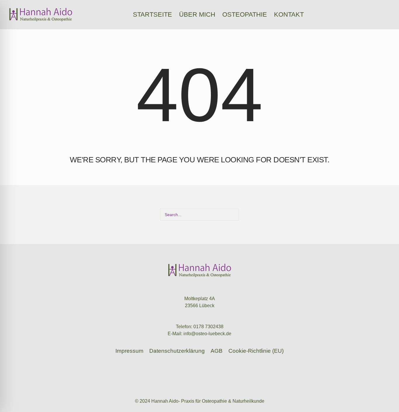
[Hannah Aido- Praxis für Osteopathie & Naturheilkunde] (200, 270)
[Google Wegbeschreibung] (372, 15)
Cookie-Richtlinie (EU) (256, 351)
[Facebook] (387, 15)
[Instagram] (379, 15)
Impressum (129, 351)
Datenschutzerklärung (177, 351)
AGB (217, 351)
